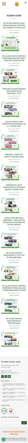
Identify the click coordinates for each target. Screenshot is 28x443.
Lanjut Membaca (14, 32)
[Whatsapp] (3, 439)
